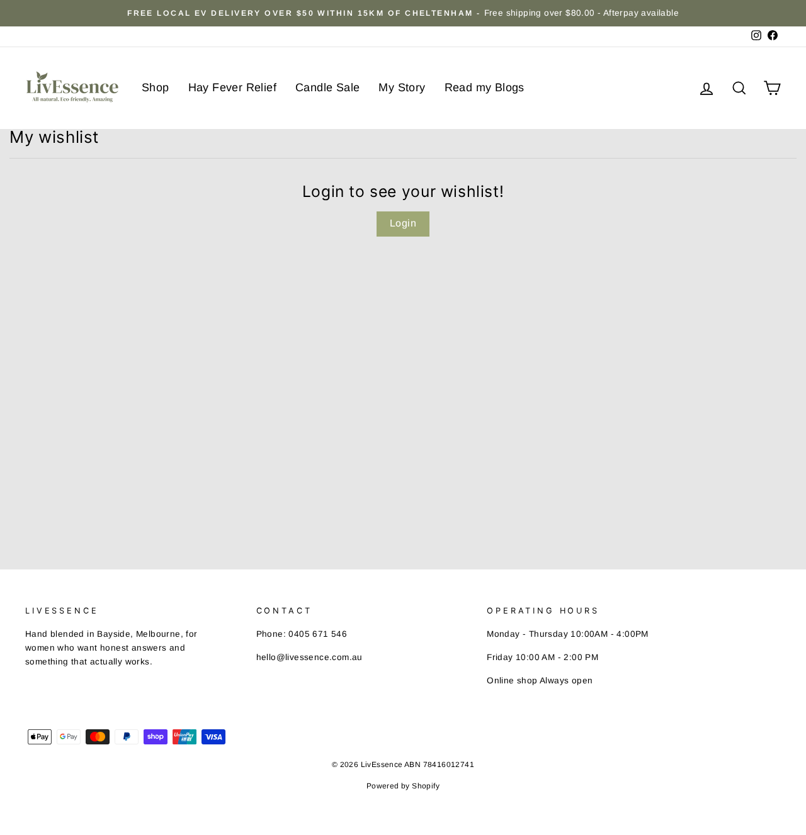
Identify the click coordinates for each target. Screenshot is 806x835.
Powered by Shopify (403, 786)
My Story (401, 87)
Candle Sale (327, 87)
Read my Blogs (485, 87)
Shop (155, 87)
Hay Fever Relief (232, 87)
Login (403, 223)
